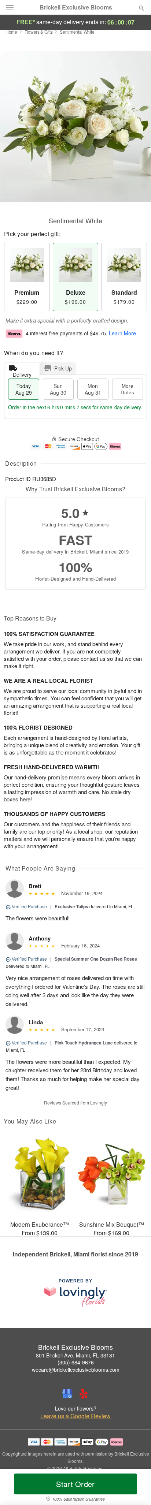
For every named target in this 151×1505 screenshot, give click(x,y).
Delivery (22, 373)
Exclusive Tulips (71, 906)
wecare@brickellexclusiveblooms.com (75, 1369)
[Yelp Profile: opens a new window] (83, 1394)
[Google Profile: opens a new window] (67, 1394)
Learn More (122, 333)
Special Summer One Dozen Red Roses (96, 958)
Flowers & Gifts (39, 32)
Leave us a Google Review (75, 1416)
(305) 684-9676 (76, 1362)
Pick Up (63, 368)
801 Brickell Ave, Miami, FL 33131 (75, 1355)
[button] (135, 1488)
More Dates (127, 389)
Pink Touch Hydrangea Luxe (84, 1042)
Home (11, 32)
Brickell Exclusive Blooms (76, 7)
